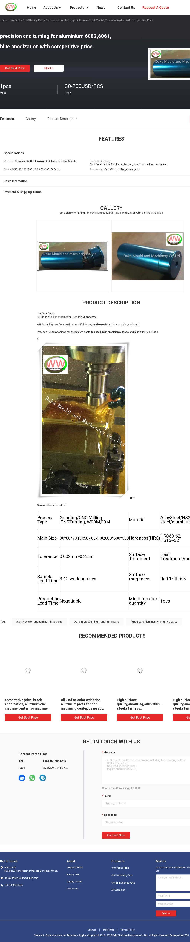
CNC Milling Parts (35, 20)
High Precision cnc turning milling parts (39, 621)
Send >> (166, 913)
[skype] (42, 778)
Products (16, 20)
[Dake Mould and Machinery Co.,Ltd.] (11, 7)
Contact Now (116, 835)
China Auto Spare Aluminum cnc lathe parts (56, 935)
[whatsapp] (32, 778)
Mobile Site (108, 930)
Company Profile (75, 867)
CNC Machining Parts (122, 875)
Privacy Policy (128, 930)
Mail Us (49, 68)
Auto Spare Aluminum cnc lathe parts (96, 621)
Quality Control (74, 881)
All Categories (118, 890)
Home (3, 20)
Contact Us (72, 888)
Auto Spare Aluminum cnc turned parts (154, 621)
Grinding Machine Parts (123, 882)
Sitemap (92, 930)
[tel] (53, 778)
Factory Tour (73, 874)
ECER (186, 935)
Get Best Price (15, 68)
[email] (22, 778)
